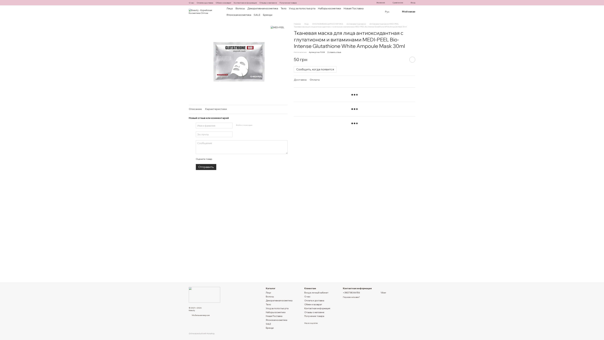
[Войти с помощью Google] (261, 125)
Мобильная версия (201, 315)
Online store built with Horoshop (202, 333)
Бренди (267, 14)
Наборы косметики (329, 8)
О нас (191, 3)
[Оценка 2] (222, 159)
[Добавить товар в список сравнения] (403, 59)
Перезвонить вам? (351, 297)
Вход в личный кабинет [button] (316, 292)
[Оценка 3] (227, 159)
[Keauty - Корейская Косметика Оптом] (204, 294)
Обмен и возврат (223, 3)
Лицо (229, 8)
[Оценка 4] (232, 159)
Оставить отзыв (334, 52)
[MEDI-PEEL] (277, 27)
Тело (283, 8)
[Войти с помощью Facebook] (256, 125)
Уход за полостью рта (302, 8)
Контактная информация (245, 3)
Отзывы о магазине (268, 3)
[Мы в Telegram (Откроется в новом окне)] (305, 2)
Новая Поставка (354, 8)
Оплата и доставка (205, 3)
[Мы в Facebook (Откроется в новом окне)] (301, 2)
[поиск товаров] (376, 11)
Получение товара (288, 3)
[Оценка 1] (217, 159)
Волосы (240, 8)
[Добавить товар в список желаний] (412, 59)
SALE (257, 14)
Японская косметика (238, 14)
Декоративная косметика (262, 8)
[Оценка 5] (237, 159)
